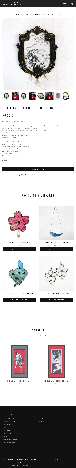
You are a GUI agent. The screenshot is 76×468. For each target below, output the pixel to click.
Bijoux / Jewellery (25, 14)
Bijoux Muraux (37, 14)
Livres (5, 436)
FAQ (42, 418)
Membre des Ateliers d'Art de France (13, 4)
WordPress (25, 465)
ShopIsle (13, 465)
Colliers (7, 430)
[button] (69, 21)
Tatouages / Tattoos (9, 443)
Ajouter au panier (38, 169)
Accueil (17, 14)
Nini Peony (13, 2)
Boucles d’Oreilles (10, 421)
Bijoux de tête (9, 424)
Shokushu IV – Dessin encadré (56, 381)
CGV (42, 415)
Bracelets (8, 433)
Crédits (43, 421)
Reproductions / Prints (10, 439)
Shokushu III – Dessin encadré (19, 381)
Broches (32, 175)
